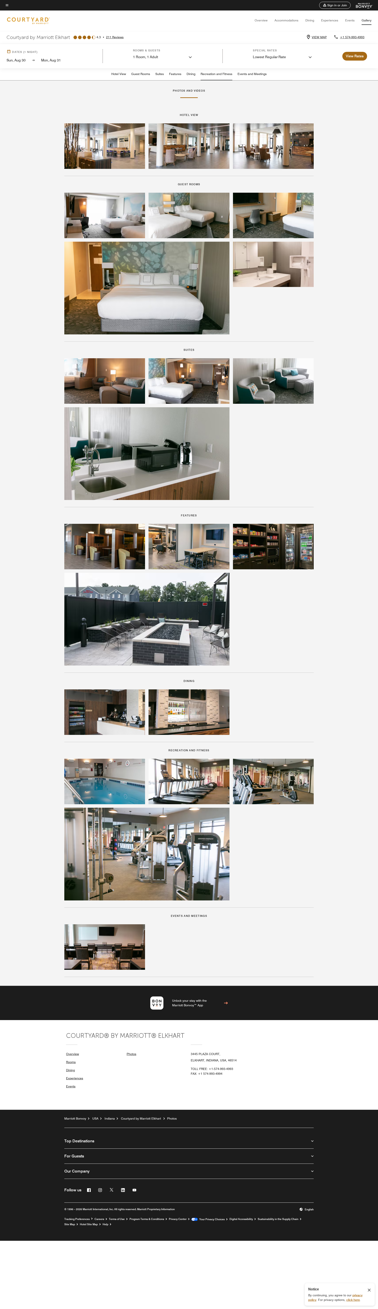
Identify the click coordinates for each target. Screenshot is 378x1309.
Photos (131, 1054)
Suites (159, 74)
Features (175, 74)
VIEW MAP (319, 37)
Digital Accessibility (241, 1219)
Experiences (329, 20)
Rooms (71, 1062)
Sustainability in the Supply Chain (278, 1219)
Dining (309, 20)
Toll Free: (212, 1069)
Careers (99, 1219)
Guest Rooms (140, 74)
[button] (335, 5)
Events (350, 20)
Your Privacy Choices (211, 1219)
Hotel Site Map (89, 1224)
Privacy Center (178, 1219)
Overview (261, 20)
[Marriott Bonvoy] (362, 5)
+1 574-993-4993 (352, 37)
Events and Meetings (252, 74)
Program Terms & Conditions (147, 1219)
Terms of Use (117, 1219)
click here (353, 1300)
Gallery (366, 20)
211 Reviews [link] (115, 37)
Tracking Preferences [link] (77, 1219)
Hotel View (118, 74)
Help (105, 1224)
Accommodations (286, 20)
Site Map (69, 1224)
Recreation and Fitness (216, 74)
